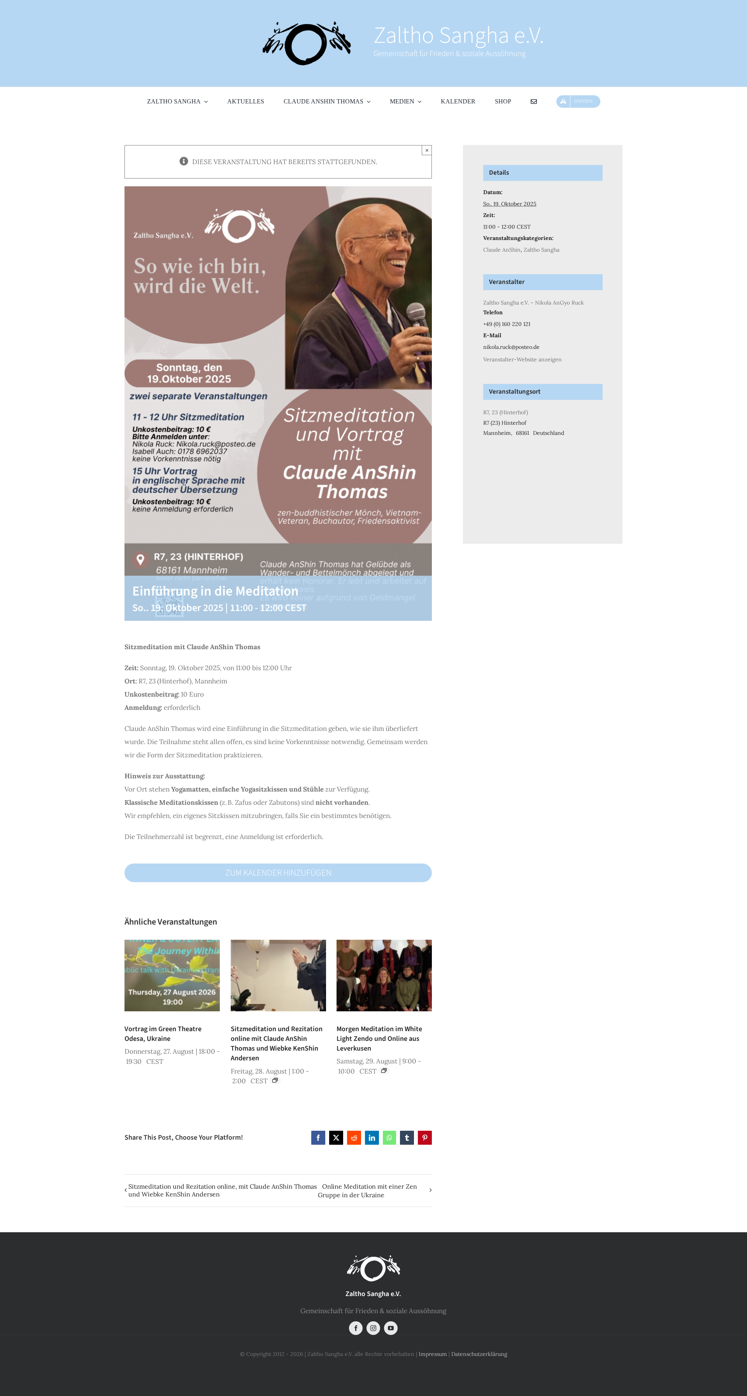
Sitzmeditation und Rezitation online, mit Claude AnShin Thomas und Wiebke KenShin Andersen (222, 1190)
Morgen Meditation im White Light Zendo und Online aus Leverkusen (379, 1038)
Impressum (433, 1353)
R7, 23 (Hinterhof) (505, 412)
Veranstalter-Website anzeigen (522, 359)
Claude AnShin (502, 249)
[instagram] (373, 1328)
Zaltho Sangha (541, 249)
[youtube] (391, 1328)
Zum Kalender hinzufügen (278, 873)
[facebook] (356, 1328)
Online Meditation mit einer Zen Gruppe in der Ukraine (367, 1190)
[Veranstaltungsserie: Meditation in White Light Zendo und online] (384, 1070)
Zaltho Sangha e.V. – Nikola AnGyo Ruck (533, 302)
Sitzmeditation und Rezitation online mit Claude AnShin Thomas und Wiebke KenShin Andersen (277, 1043)
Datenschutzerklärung (479, 1353)
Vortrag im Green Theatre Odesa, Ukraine (163, 1034)
